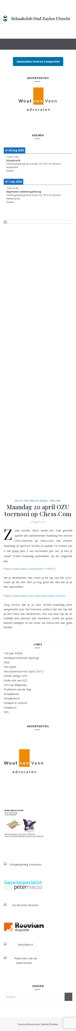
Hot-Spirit (10, 667)
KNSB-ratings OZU (15, 676)
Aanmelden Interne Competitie (38, 61)
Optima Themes (49, 1024)
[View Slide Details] (38, 99)
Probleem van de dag (17, 689)
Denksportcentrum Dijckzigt (21, 658)
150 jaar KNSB (13, 653)
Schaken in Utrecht (15, 703)
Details (10, 170)
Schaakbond (11, 694)
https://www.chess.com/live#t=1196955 (29, 568)
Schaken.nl (10, 707)
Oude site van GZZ (15, 680)
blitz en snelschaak (31, 500)
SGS (6, 712)
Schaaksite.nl (12, 698)
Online (55, 500)
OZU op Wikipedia (15, 685)
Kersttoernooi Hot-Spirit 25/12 (24, 671)
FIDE (7, 662)
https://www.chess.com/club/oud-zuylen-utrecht (34, 595)
